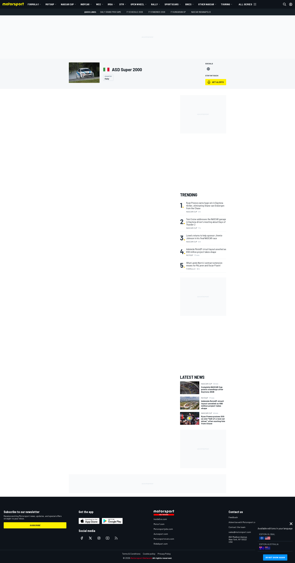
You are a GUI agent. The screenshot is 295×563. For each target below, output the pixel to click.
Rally (154, 4)
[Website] (208, 69)
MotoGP (49, 4)
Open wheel (137, 4)
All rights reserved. (162, 558)
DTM (121, 4)
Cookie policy (149, 553)
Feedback (233, 517)
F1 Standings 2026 (156, 12)
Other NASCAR (206, 4)
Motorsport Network (141, 558)
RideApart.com (161, 543)
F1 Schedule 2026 (135, 12)
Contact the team (237, 527)
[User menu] (291, 4)
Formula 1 (33, 4)
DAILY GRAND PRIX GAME (110, 12)
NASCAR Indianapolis (201, 12)
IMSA (110, 4)
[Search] (284, 4)
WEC (98, 4)
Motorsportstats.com (164, 538)
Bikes (188, 4)
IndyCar (85, 4)
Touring (225, 4)
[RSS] (116, 538)
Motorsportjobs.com (163, 529)
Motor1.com (159, 524)
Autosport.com (161, 534)
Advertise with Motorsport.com (243, 522)
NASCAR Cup (67, 4)
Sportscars (172, 4)
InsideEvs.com (160, 519)
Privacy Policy (164, 553)
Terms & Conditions (131, 553)
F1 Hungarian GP (178, 12)
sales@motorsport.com (240, 532)
